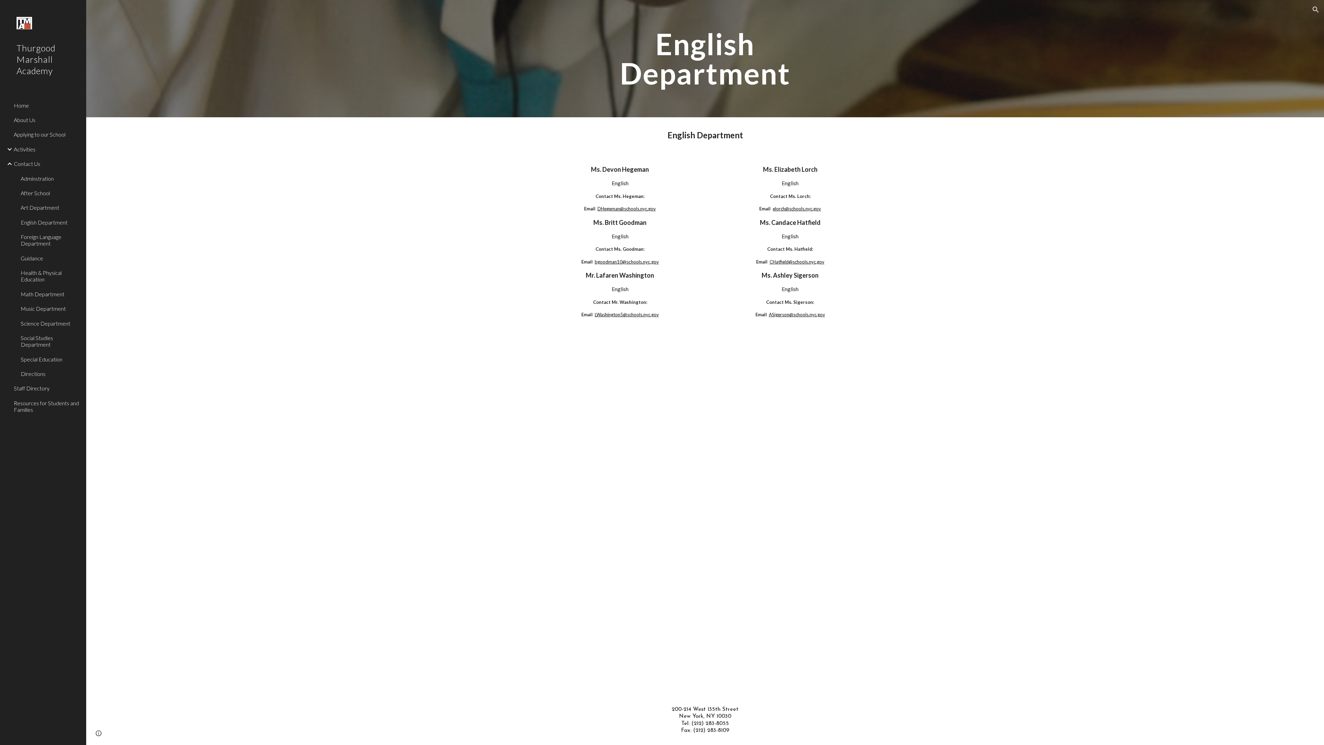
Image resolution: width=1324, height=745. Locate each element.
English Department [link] (44, 222)
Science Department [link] (45, 323)
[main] (705, 59)
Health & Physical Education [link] (41, 275)
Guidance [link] (32, 258)
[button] (1315, 9)
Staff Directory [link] (32, 388)
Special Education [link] (41, 359)
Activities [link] (25, 149)
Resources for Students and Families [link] (46, 406)
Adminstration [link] (37, 178)
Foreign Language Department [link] (41, 240)
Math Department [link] (42, 294)
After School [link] (35, 193)
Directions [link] (33, 373)
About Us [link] (25, 120)
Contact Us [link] (27, 163)
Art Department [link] (40, 207)
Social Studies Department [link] (37, 341)
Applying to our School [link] (40, 134)
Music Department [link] (43, 308)
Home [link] (21, 105)
